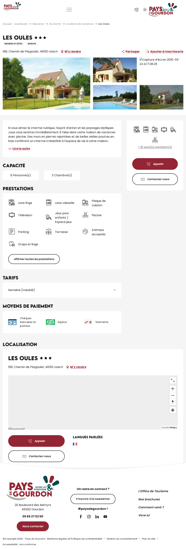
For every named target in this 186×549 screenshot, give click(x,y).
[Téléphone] (136, 9)
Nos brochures (149, 499)
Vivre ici (144, 515)
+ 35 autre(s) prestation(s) (155, 147)
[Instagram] (89, 517)
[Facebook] (81, 517)
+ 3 (161, 97)
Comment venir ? (151, 507)
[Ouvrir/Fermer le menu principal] (69, 9)
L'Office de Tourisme (153, 491)
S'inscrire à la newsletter (93, 499)
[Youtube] (105, 517)
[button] (162, 9)
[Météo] (145, 9)
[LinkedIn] (97, 517)
